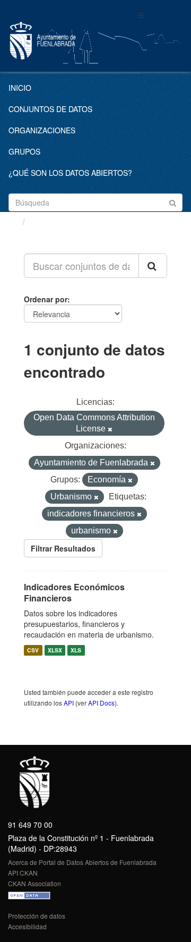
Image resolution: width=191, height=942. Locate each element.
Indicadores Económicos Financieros (74, 592)
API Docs (101, 702)
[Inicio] (12, 221)
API (69, 702)
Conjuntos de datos (50, 109)
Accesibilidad (27, 926)
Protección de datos (36, 915)
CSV (33, 650)
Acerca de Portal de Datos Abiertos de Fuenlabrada (82, 862)
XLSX (55, 650)
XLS (76, 650)
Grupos (24, 151)
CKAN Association (34, 883)
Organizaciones (41, 130)
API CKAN (23, 872)
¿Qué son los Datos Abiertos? (70, 172)
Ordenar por (45, 299)
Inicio (19, 87)
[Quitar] (110, 429)
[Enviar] (172, 201)
